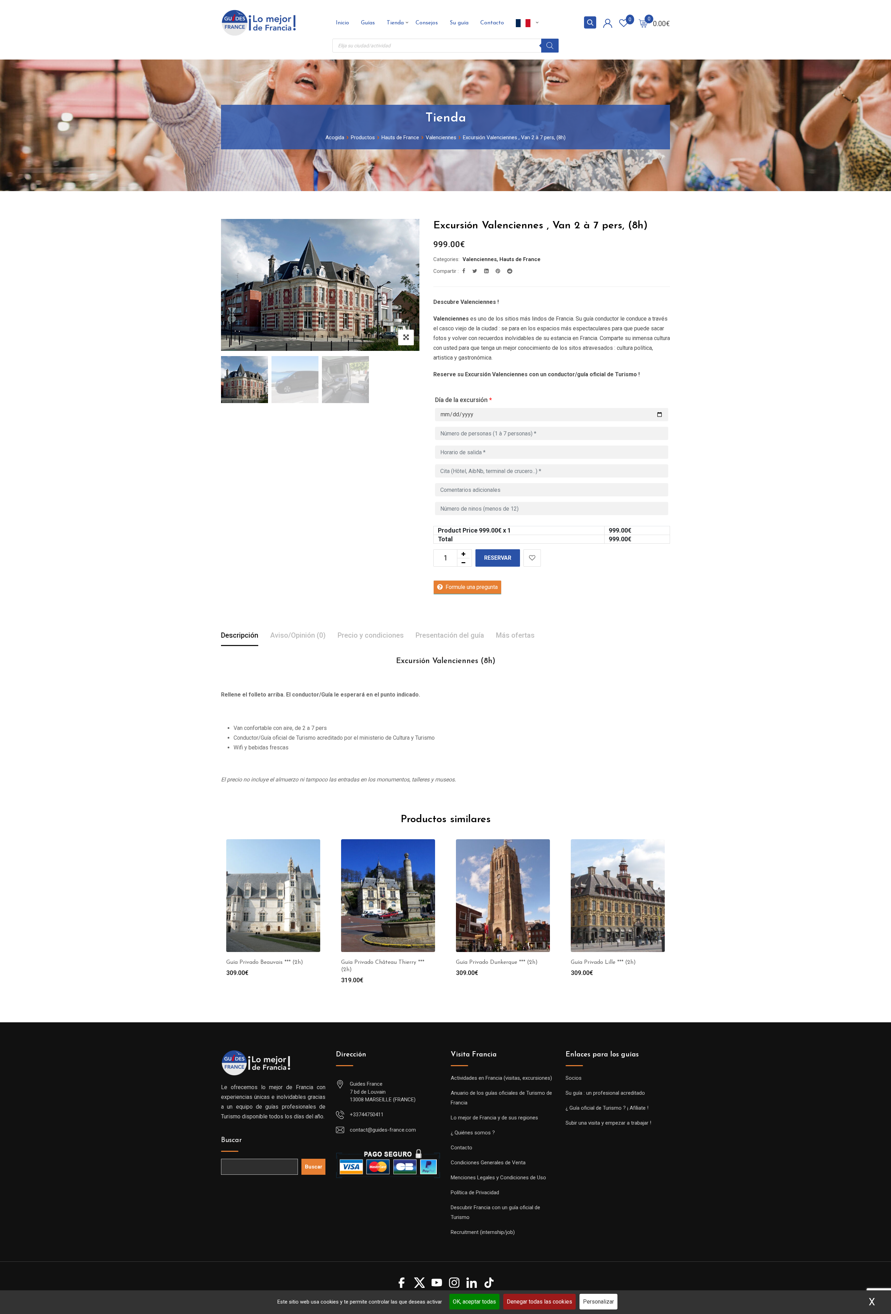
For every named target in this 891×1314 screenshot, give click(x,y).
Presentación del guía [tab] (450, 635)
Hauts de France (520, 259)
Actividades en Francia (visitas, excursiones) (501, 1078)
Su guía (459, 23)
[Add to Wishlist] (532, 558)
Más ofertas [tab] (515, 635)
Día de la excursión (463, 399)
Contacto (492, 23)
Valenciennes (480, 259)
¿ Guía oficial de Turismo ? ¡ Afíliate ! (607, 1108)
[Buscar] (550, 46)
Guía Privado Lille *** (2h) (603, 962)
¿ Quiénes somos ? (473, 1133)
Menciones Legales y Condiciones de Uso (498, 1177)
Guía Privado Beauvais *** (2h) (264, 962)
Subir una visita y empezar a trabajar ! (608, 1123)
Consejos (427, 23)
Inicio (342, 23)
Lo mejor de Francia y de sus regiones (494, 1118)
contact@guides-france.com (383, 1130)
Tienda (395, 23)
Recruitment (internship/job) (483, 1232)
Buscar (231, 1140)
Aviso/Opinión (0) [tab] (298, 635)
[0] (643, 23)
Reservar (497, 557)
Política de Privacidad (475, 1192)
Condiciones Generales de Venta (488, 1162)
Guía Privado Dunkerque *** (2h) (497, 962)
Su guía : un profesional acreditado (605, 1093)
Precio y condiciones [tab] (371, 635)
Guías (368, 23)
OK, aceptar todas (474, 1301)
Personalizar (598, 1301)
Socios (574, 1078)
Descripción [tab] (239, 635)
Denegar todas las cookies (539, 1301)
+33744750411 (367, 1114)
